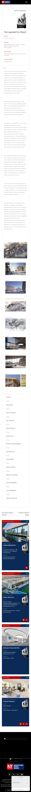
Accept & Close (10, 790)
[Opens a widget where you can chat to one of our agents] (20, 783)
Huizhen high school (8, 597)
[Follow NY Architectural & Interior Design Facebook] (9, 774)
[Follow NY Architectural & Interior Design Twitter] (13, 774)
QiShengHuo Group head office (11, 648)
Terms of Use (9, 782)
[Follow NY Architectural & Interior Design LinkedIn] (21, 774)
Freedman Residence (9, 701)
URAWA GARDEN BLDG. (9, 545)
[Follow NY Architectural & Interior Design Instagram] (17, 774)
